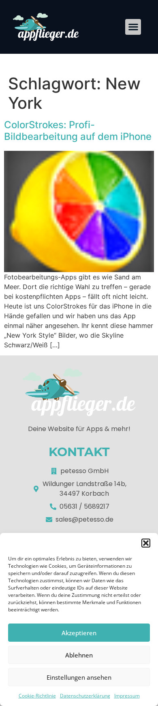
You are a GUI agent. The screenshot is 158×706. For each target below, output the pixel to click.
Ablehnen (79, 655)
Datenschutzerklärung (85, 695)
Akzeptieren (79, 633)
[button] (146, 543)
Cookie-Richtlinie (37, 695)
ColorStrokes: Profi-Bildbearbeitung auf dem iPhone (78, 130)
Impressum (127, 695)
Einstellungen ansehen (79, 677)
